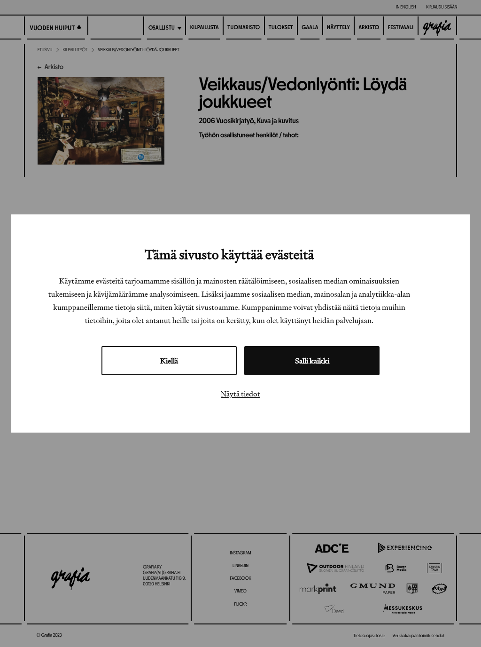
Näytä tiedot (240, 393)
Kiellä (169, 360)
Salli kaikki (312, 360)
